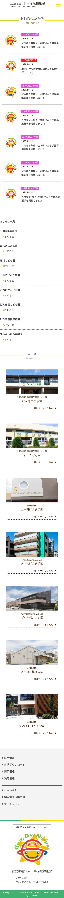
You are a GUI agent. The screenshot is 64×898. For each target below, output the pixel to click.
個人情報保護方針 (14, 797)
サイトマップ (12, 804)
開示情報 (9, 771)
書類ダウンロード (14, 764)
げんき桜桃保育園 (10, 319)
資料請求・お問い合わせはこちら (32, 827)
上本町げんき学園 (10, 275)
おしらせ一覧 (7, 221)
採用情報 (9, 758)
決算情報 (9, 778)
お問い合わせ (12, 790)
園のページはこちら (43, 408)
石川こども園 (7, 260)
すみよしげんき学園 (11, 334)
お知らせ (9, 236)
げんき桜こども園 (10, 304)
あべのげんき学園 (10, 290)
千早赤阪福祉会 (8, 231)
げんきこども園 (8, 245)
